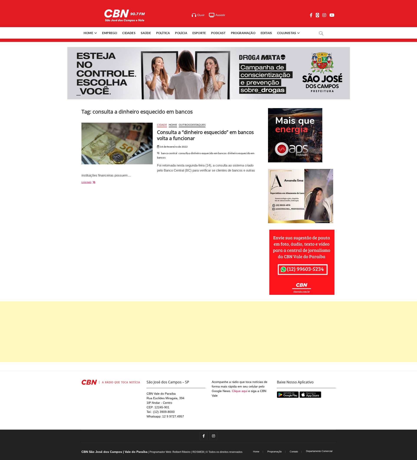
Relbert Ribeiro (181, 451)
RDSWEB (198, 451)
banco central (169, 153)
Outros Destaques (192, 124)
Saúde (146, 33)
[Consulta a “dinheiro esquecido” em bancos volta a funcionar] (117, 143)
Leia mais (92, 182)
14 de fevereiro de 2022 (173, 146)
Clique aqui (239, 391)
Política (163, 33)
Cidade (162, 124)
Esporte (199, 33)
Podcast (218, 33)
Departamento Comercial (319, 451)
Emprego (109, 33)
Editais (266, 33)
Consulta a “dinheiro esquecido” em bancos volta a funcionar (205, 135)
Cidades (128, 33)
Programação (243, 33)
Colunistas (286, 33)
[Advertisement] (208, 331)
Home (88, 33)
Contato (294, 451)
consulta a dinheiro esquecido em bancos (203, 153)
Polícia (181, 33)
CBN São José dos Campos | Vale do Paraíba (114, 451)
